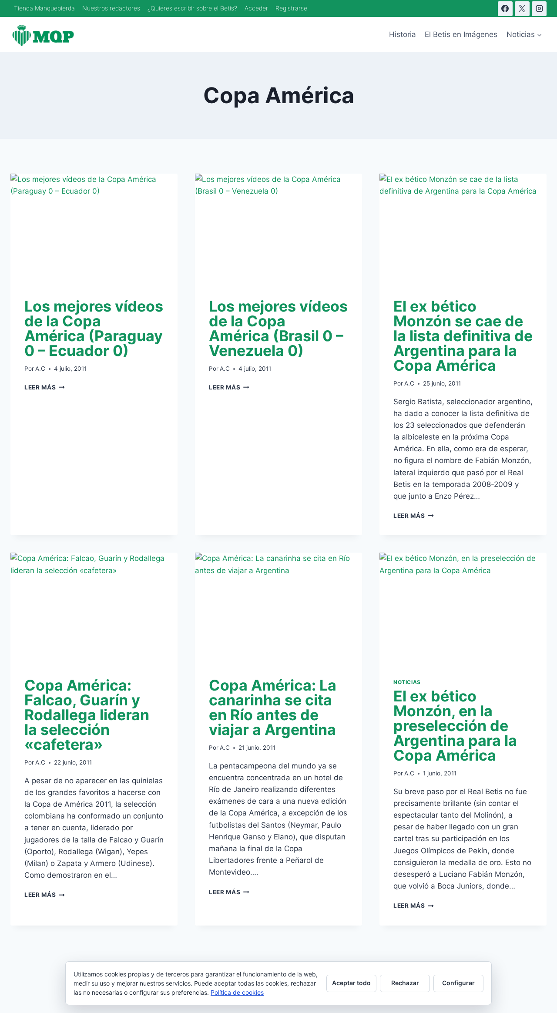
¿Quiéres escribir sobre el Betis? (192, 8)
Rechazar (405, 982)
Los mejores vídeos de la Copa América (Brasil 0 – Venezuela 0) (278, 328)
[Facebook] (505, 8)
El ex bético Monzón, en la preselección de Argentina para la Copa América (455, 725)
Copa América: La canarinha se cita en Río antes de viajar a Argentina (272, 707)
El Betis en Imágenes (461, 34)
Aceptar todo (351, 982)
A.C (40, 368)
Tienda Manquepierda (44, 8)
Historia (402, 34)
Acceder (256, 8)
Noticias (407, 682)
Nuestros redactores (111, 8)
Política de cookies (237, 992)
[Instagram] (539, 8)
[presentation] (94, 229)
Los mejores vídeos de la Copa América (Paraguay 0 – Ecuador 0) (93, 328)
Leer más (44, 387)
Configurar (458, 982)
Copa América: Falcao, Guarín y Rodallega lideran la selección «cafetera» (86, 714)
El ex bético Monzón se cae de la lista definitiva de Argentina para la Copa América (463, 335)
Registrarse (291, 8)
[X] (522, 8)
